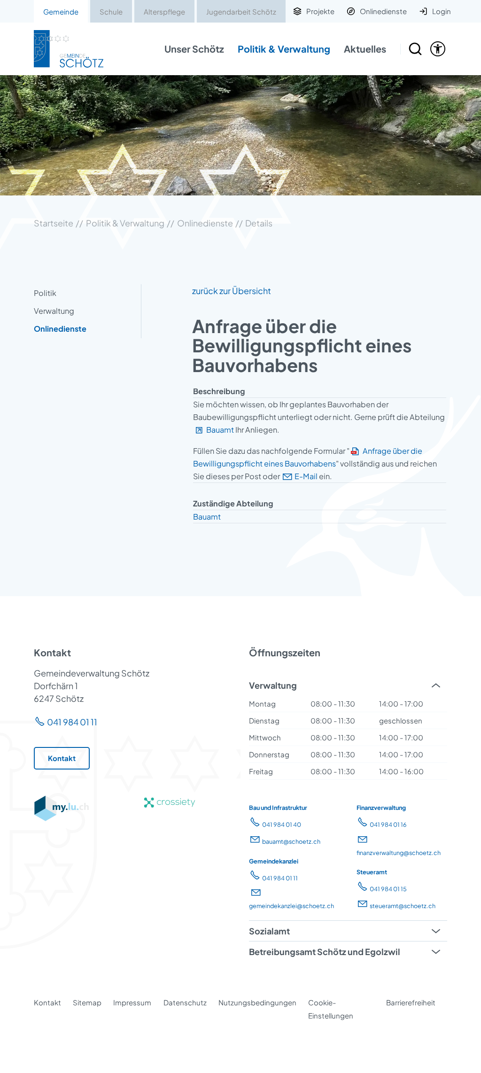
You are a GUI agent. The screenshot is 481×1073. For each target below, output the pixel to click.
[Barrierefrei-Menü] (437, 48)
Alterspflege (164, 11)
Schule (111, 11)
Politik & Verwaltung (284, 48)
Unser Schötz (194, 48)
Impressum (132, 1002)
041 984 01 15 (388, 889)
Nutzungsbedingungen (257, 1002)
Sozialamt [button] (269, 930)
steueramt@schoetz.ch (402, 906)
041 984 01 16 (388, 824)
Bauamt (220, 430)
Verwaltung (54, 311)
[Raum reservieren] (415, 48)
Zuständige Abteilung (233, 503)
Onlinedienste (60, 329)
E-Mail (306, 476)
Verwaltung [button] (273, 685)
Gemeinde (60, 11)
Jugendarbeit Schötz (241, 11)
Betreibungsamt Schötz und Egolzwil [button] (324, 951)
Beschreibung (219, 391)
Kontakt (47, 1002)
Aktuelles (365, 48)
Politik (45, 293)
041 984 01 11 (72, 721)
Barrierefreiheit (410, 1002)
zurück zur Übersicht (231, 290)
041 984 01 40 (281, 824)
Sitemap (87, 1002)
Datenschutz (185, 1002)
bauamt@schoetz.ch (291, 841)
